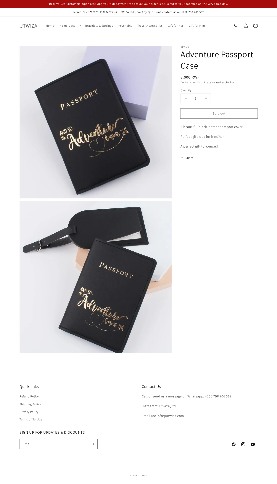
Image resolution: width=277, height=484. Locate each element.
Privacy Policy (28, 412)
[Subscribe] (92, 444)
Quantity (185, 90)
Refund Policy (29, 396)
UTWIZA (143, 475)
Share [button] (189, 157)
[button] (236, 25)
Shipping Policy (30, 404)
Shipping (202, 82)
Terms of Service (30, 419)
